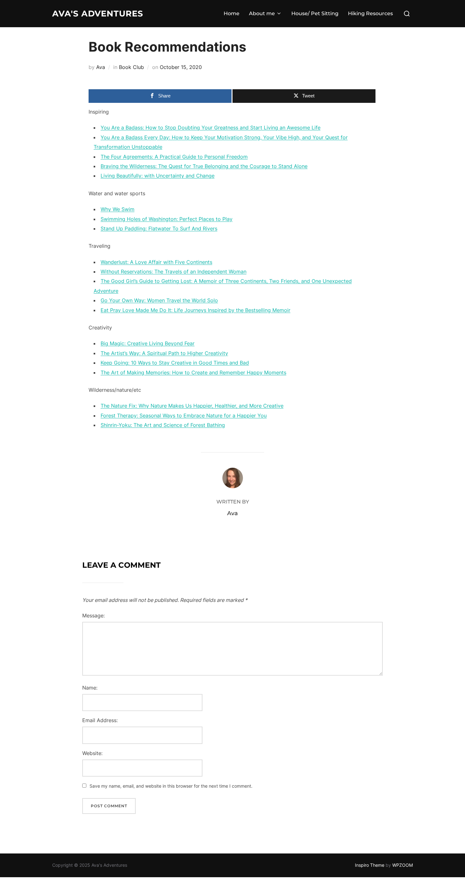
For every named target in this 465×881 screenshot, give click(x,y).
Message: (93, 615)
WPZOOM (402, 865)
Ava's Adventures (97, 14)
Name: (89, 687)
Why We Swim (117, 209)
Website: (92, 753)
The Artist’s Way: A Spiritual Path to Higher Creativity (164, 353)
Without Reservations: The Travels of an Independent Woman (173, 271)
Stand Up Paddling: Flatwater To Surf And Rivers (159, 228)
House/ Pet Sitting (314, 13)
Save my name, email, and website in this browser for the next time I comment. (171, 786)
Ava (100, 67)
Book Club (131, 67)
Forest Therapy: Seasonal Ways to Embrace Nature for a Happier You (184, 415)
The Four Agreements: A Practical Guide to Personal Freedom (174, 156)
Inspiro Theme (369, 865)
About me (262, 13)
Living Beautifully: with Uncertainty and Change (157, 175)
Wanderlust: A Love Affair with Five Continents (156, 262)
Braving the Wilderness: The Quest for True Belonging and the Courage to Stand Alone (204, 166)
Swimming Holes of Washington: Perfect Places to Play (166, 219)
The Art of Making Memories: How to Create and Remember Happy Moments (193, 372)
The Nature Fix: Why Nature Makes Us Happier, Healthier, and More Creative (192, 406)
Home (231, 13)
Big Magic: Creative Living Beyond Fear (148, 343)
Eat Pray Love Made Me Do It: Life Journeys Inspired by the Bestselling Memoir (195, 310)
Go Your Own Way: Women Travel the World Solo (159, 300)
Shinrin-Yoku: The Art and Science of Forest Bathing (163, 425)
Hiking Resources (370, 13)
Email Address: (100, 720)
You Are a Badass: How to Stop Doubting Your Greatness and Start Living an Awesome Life (210, 127)
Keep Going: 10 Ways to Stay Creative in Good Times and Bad (175, 362)
